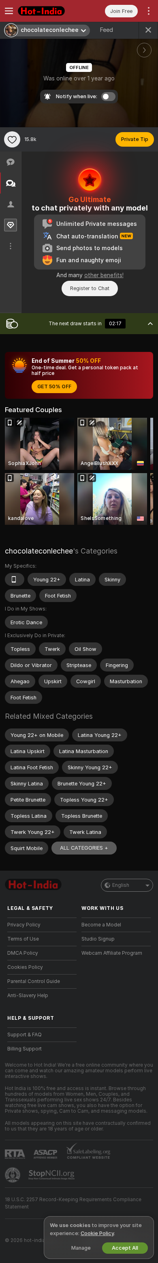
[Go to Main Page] (48, 10)
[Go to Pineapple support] (13, 1175)
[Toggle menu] (9, 11)
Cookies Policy (25, 967)
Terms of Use (23, 939)
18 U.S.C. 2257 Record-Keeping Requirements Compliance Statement (73, 1203)
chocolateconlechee (39, 551)
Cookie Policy (97, 1233)
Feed (106, 30)
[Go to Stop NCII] (52, 1175)
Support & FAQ (24, 1035)
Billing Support (24, 1049)
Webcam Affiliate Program (111, 953)
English (120, 885)
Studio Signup (98, 939)
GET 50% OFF (54, 386)
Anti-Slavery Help (27, 995)
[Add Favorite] (12, 139)
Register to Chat (89, 288)
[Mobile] (14, 579)
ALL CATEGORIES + (84, 848)
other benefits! (104, 275)
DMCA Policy (22, 953)
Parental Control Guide (33, 981)
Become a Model (101, 925)
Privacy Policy (24, 925)
